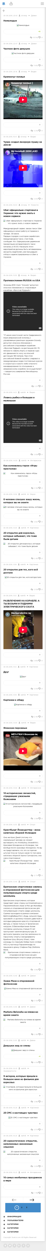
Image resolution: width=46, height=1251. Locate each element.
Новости (35, 205)
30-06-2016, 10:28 (10, 1108)
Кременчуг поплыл (14, 77)
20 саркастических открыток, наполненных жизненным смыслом (20, 1144)
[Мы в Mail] (28, 1246)
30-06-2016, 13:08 (10, 788)
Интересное (35, 460)
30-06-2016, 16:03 (10, 205)
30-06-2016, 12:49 (10, 881)
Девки (34, 15)
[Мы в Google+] (19, 1246)
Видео (33, 71)
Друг (6, 672)
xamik (23, 392)
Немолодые (10, 21)
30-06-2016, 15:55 (10, 275)
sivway (24, 15)
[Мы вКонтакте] (5, 1246)
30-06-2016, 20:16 (10, 71)
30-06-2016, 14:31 (10, 392)
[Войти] (11, 3)
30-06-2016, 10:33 (10, 1068)
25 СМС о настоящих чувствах (20, 1113)
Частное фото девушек (16, 49)
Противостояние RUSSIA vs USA (21, 281)
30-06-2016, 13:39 (10, 494)
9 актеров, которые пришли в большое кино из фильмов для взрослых (21, 1079)
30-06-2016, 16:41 (10, 137)
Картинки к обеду (13, 700)
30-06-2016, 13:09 (10, 723)
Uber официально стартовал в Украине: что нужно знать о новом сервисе (20, 213)
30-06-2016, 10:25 (10, 1136)
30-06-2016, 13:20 (10, 528)
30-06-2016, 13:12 (9, 595)
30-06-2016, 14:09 (10, 460)
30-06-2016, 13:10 (10, 695)
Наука (32, 494)
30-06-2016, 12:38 (10, 1007)
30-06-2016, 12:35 (10, 1040)
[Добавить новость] (23, 3)
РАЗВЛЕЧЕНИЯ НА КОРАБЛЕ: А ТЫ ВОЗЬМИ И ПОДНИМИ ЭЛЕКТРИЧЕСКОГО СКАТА (21, 604)
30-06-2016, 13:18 (10, 564)
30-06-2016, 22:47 (10, 43)
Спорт (32, 824)
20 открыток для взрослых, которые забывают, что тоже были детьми (20, 536)
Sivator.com (16, 1237)
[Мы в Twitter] (10, 1246)
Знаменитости (9, 1071)
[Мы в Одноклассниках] (23, 1246)
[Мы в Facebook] (14, 1246)
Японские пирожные (15, 728)
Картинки (34, 528)
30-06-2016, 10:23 (10, 1172)
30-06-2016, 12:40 (10, 976)
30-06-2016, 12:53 (10, 824)
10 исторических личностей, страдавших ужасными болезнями (19, 796)
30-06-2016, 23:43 (10, 15)
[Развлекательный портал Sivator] (3, 3)
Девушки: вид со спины (16, 1046)
